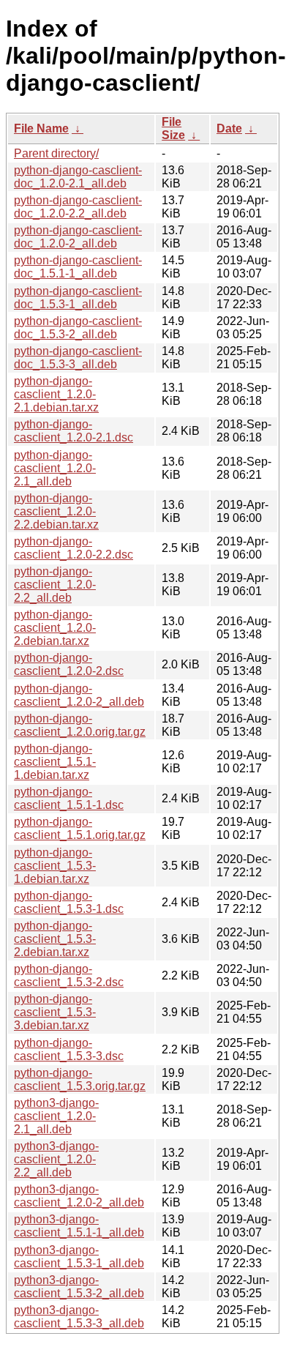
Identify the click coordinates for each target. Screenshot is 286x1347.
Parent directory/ (56, 153)
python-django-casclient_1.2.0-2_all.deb (79, 695)
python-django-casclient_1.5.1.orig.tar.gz (80, 828)
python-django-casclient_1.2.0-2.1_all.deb (55, 468)
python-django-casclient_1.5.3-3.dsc (69, 1049)
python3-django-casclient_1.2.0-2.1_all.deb (56, 1116)
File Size (173, 128)
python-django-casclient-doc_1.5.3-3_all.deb (78, 357)
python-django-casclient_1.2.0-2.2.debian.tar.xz (56, 511)
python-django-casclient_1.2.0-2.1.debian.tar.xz (56, 394)
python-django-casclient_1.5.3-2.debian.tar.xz (55, 938)
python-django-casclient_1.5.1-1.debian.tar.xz (55, 761)
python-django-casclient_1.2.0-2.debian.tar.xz (55, 627)
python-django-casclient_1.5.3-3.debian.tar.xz (55, 1012)
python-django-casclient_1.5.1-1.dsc (69, 798)
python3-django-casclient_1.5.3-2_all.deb (79, 1286)
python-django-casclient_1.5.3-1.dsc (69, 902)
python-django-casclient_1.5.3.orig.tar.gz (80, 1079)
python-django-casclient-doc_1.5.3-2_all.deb (78, 327)
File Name (41, 128)
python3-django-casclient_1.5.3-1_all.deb (79, 1256)
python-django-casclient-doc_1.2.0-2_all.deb (78, 237)
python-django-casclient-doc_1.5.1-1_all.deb (78, 267)
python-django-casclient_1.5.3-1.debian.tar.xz (55, 865)
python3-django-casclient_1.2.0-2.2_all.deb (56, 1159)
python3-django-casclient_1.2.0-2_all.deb (79, 1196)
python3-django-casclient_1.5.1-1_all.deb (79, 1226)
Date (229, 128)
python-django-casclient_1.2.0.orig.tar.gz (80, 725)
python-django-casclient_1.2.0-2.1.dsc (73, 431)
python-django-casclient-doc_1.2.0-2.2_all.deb (78, 207)
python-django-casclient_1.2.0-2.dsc (69, 664)
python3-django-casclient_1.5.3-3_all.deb (79, 1316)
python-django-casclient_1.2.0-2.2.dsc (73, 548)
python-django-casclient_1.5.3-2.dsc (69, 975)
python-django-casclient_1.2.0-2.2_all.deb (55, 584)
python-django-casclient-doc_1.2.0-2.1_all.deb (78, 177)
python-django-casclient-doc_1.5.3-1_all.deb (78, 297)
